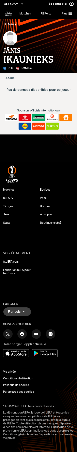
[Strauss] (25, 117)
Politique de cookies (16, 385)
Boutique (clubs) (50, 222)
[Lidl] (25, 126)
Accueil (11, 78)
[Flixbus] (52, 126)
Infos (43, 198)
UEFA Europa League (8, 13)
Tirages (8, 206)
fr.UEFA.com (11, 261)
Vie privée (9, 371)
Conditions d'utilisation (18, 378)
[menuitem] (27, 13)
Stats (6, 222)
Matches (8, 189)
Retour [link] (12, 24)
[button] (66, 13)
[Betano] (38, 126)
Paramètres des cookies (18, 391)
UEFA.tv (8, 198)
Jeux (6, 214)
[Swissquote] (52, 117)
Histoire (45, 206)
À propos (46, 214)
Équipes (45, 189)
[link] (25, 13)
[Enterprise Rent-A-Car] (38, 117)
